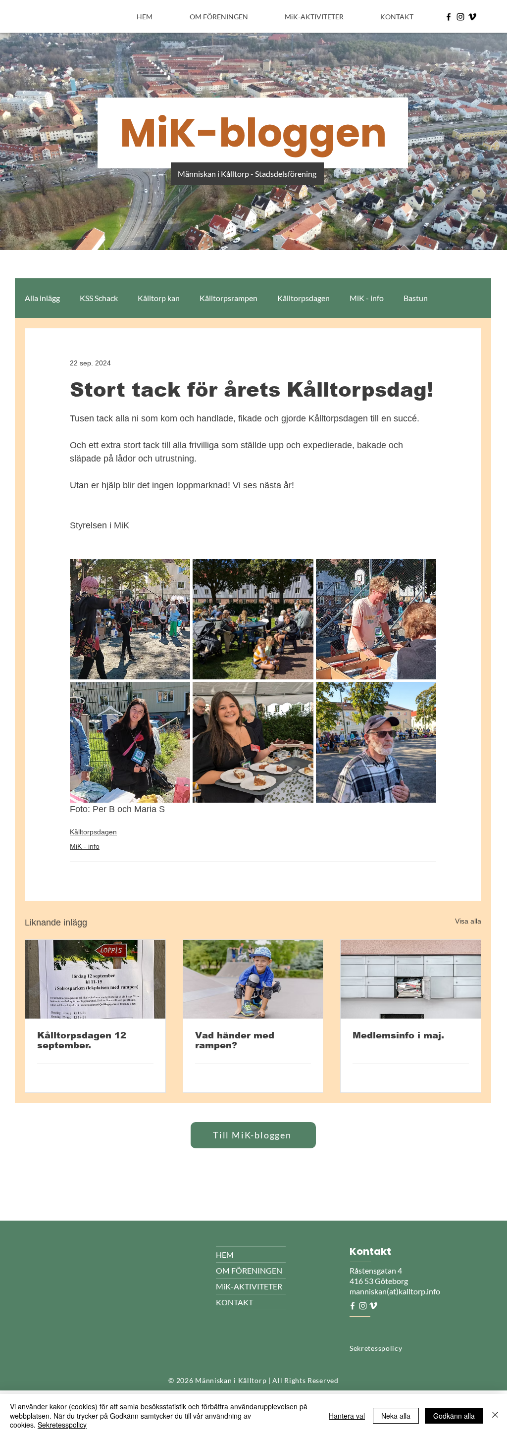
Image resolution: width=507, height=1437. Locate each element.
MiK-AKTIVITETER (249, 1286)
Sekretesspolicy (62, 1425)
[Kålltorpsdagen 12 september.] (95, 979)
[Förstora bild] (130, 619)
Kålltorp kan (159, 298)
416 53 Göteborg (379, 1280)
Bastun (416, 298)
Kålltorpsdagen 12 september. (81, 1040)
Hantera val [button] (347, 1416)
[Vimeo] (472, 17)
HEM (225, 1254)
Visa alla (468, 921)
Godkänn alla (454, 1416)
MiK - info (367, 298)
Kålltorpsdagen (303, 298)
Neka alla (395, 1416)
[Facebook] (449, 17)
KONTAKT (234, 1302)
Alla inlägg (42, 298)
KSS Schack (99, 298)
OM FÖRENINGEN (249, 1270)
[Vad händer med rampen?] (253, 979)
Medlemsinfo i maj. (398, 1035)
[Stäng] (495, 1415)
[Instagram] (460, 17)
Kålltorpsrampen (228, 298)
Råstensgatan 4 (377, 1270)
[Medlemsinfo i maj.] (411, 979)
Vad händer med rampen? (234, 1040)
